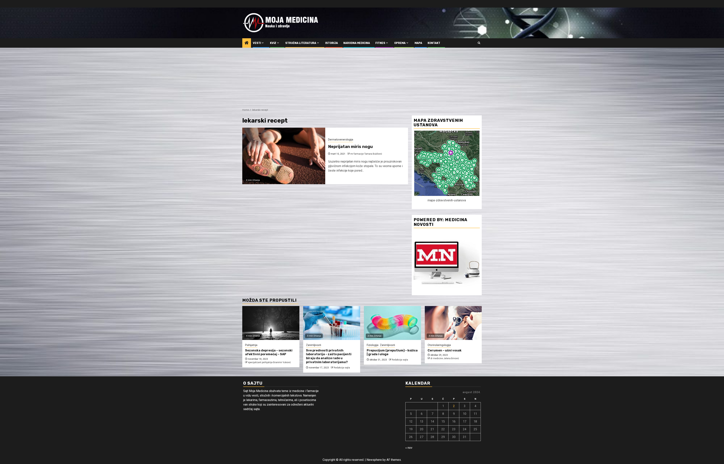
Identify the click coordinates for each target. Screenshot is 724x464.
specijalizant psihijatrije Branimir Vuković (269, 362)
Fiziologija (372, 345)
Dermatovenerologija (340, 139)
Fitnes (380, 43)
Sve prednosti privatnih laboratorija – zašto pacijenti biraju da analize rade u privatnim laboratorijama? (328, 356)
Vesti (257, 43)
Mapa (418, 43)
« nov (408, 447)
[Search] (479, 43)
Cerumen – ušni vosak (445, 350)
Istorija (331, 43)
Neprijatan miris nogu (350, 146)
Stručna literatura (300, 43)
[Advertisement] (362, 76)
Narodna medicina (356, 43)
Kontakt (434, 43)
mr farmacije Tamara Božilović (366, 154)
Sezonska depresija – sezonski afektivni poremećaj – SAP (268, 352)
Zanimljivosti (313, 345)
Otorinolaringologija (439, 345)
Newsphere (374, 460)
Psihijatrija (251, 345)
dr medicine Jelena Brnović (444, 358)
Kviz (273, 43)
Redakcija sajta (342, 367)
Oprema (400, 43)
